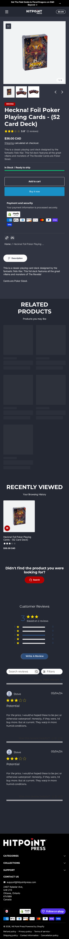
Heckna (10, 104)
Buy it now (34, 191)
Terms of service (42, 931)
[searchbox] (20, 671)
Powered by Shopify (34, 926)
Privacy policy (25, 931)
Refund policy (9, 931)
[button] (60, 11)
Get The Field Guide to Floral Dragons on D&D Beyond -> (32, 3)
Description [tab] (17, 258)
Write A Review (35, 656)
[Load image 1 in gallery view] (9, 92)
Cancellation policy (49, 935)
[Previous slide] (55, 92)
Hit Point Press (18, 926)
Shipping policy (10, 935)
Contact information (29, 935)
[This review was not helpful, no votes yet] (59, 738)
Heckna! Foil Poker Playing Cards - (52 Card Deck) (17, 538)
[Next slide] (62, 92)
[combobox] (48, 679)
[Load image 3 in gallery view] (33, 92)
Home (7, 244)
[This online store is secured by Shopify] (34, 214)
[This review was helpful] (53, 796)
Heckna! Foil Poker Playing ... (29, 244)
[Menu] (6, 11)
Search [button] (36, 580)
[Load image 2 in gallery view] (21, 92)
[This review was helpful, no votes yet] (53, 738)
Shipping (9, 143)
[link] (21, 131)
